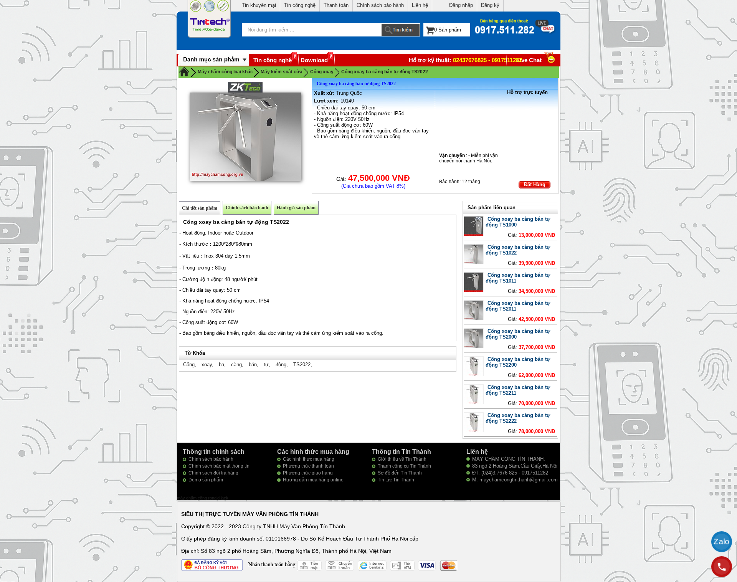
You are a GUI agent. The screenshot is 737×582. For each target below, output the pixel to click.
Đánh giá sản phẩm (296, 207)
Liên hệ (420, 5)
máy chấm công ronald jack (203, 498)
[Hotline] (721, 566)
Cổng (189, 364)
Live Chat (529, 60)
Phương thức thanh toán (308, 466)
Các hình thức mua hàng (308, 459)
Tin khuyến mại (259, 5)
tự (266, 364)
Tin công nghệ (300, 5)
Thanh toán (336, 5)
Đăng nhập (461, 5)
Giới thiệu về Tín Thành (402, 459)
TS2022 (302, 364)
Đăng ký (490, 5)
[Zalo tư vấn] (721, 541)
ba (221, 364)
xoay (207, 364)
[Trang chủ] (184, 71)
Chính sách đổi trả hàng (213, 473)
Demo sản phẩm (205, 480)
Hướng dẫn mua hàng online (313, 480)
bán (253, 364)
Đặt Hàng (534, 184)
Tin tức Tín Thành (396, 480)
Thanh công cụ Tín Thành (404, 466)
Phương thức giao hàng (308, 473)
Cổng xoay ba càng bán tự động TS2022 (384, 71)
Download (314, 60)
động (281, 364)
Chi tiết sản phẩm (199, 208)
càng (236, 364)
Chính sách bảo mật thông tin (219, 466)
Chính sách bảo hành (380, 5)
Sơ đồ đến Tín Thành (400, 473)
